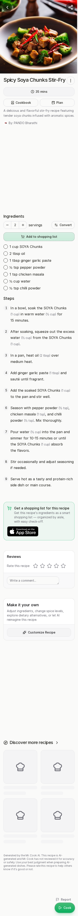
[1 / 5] (35, 565)
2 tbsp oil (17, 253)
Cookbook (23, 102)
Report (66, 899)
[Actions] (71, 81)
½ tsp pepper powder (28, 267)
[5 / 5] (63, 565)
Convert (66, 225)
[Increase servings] (23, 225)
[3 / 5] (49, 565)
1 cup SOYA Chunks (26, 246)
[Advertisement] (39, 169)
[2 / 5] (42, 565)
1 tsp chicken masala (27, 274)
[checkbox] (5, 246)
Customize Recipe (41, 632)
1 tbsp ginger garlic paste (30, 260)
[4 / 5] (56, 565)
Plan (59, 102)
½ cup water (20, 281)
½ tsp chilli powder (25, 288)
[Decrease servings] (7, 225)
